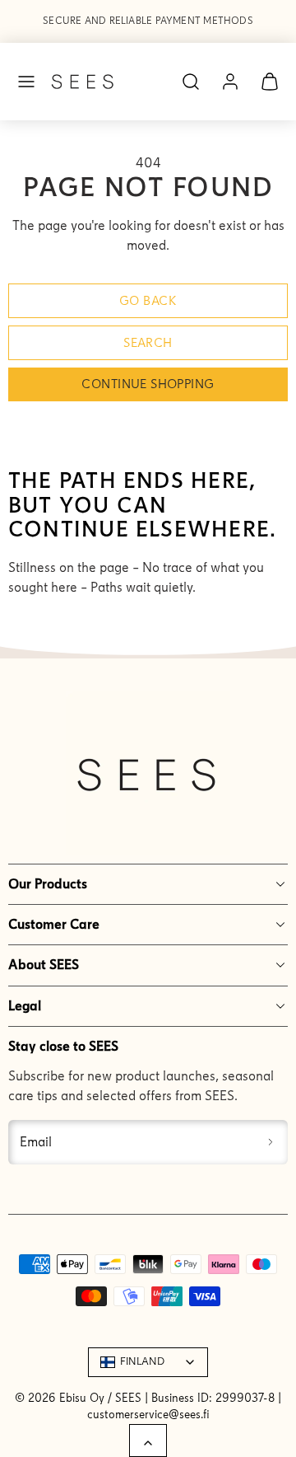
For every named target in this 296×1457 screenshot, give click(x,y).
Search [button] (148, 342)
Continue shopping (147, 384)
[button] (26, 81)
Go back (148, 300)
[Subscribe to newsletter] (271, 1142)
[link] (230, 81)
